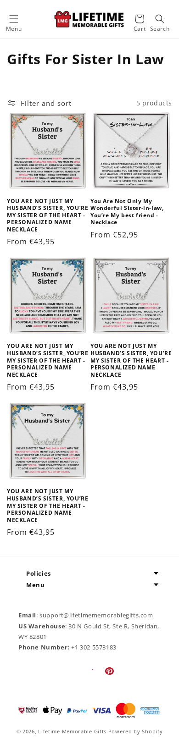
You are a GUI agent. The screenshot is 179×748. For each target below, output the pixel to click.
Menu (35, 585)
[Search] (160, 19)
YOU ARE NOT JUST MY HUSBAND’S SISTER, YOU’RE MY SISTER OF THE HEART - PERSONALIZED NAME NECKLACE (47, 215)
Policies (38, 573)
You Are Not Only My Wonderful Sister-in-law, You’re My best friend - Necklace (126, 212)
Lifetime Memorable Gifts (72, 731)
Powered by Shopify (135, 731)
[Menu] (14, 19)
